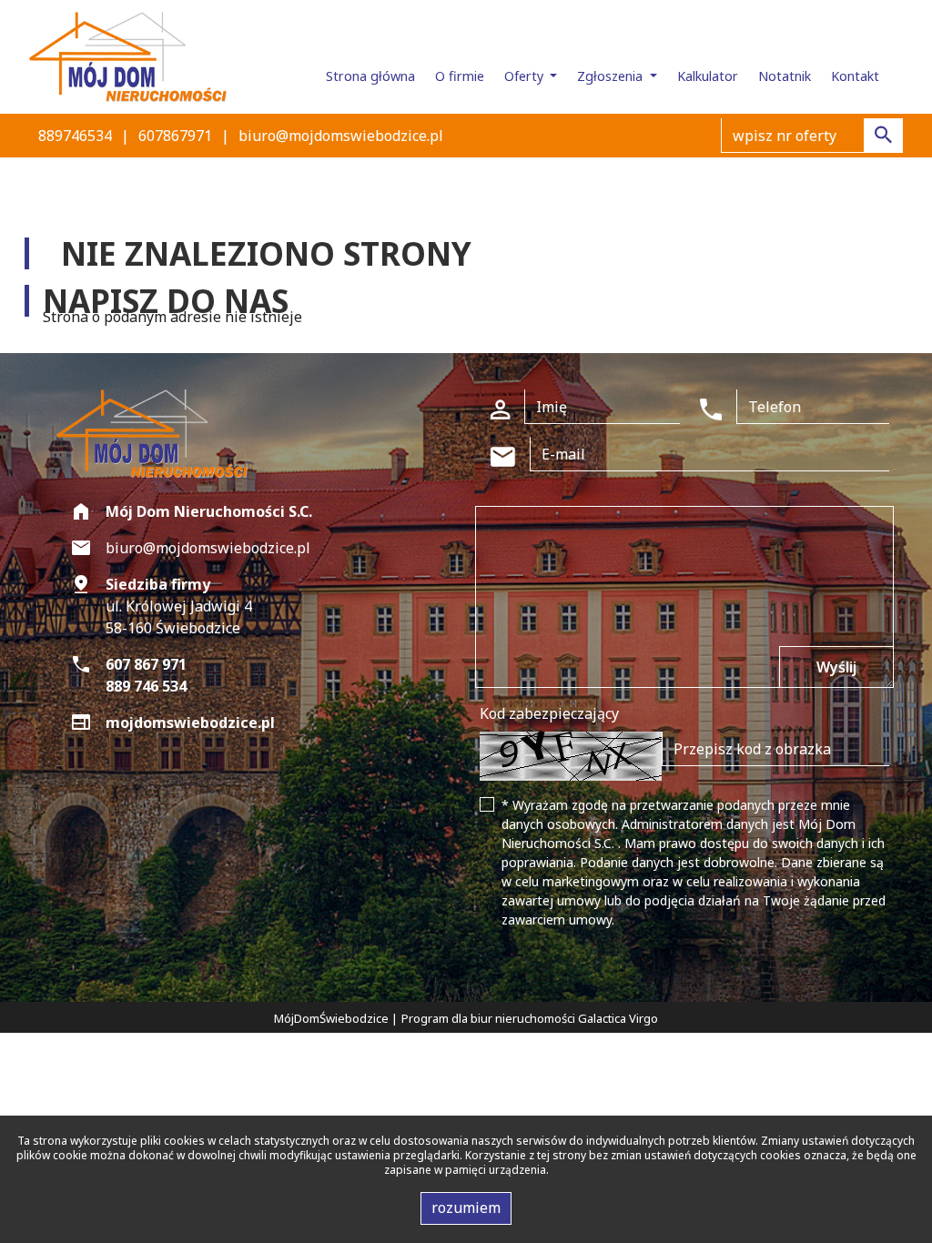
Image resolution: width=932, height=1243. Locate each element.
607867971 (175, 136)
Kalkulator (707, 76)
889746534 (75, 136)
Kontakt (855, 76)
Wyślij (836, 667)
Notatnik (784, 76)
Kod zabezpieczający (549, 713)
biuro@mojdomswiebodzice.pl (340, 136)
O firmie (459, 76)
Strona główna (370, 76)
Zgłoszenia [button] (611, 76)
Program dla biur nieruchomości (489, 1018)
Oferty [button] (525, 76)
